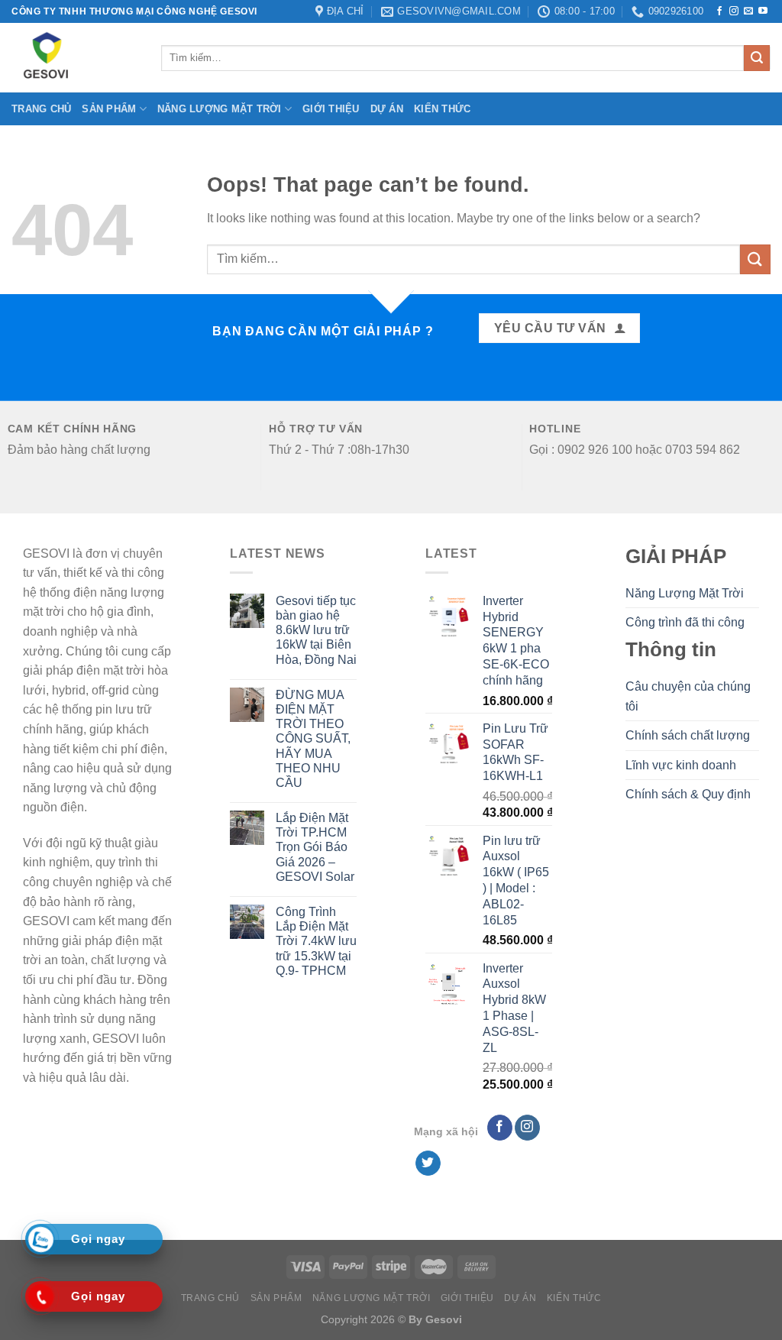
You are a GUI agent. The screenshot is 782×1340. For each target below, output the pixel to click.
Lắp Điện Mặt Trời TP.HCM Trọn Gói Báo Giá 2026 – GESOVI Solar (315, 847)
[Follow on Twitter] (428, 1164)
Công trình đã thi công (685, 622)
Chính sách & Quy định (688, 794)
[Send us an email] (748, 11)
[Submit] (757, 58)
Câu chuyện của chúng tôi (688, 696)
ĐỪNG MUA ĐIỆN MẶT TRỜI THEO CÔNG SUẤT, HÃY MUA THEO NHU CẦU (313, 738)
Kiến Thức (442, 109)
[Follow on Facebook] (719, 11)
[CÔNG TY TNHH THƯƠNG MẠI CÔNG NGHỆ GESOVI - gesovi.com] (74, 57)
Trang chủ (41, 109)
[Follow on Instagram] (733, 11)
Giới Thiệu (331, 109)
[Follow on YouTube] (762, 11)
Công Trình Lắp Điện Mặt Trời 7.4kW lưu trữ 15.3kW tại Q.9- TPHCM (316, 941)
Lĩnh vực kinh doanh (680, 765)
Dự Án (386, 109)
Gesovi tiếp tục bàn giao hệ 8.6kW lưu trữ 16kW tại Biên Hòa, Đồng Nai (316, 630)
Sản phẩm (109, 109)
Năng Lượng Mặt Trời (219, 109)
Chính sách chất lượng (687, 735)
